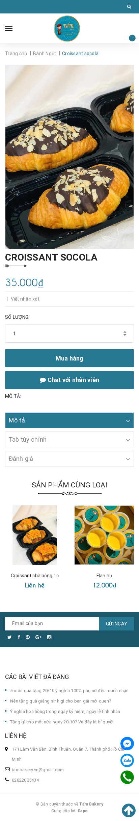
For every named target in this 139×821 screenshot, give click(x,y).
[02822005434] (127, 777)
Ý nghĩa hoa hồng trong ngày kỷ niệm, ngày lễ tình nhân (65, 711)
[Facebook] (127, 743)
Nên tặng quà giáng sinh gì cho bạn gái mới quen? (60, 701)
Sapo (83, 811)
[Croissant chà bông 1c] (34, 535)
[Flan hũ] (104, 535)
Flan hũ (104, 575)
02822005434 (25, 780)
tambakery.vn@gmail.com (38, 769)
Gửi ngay (116, 623)
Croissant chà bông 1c (35, 575)
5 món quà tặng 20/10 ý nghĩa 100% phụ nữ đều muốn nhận (69, 690)
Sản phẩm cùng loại (70, 485)
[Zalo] (127, 760)
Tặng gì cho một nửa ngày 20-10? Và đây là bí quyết (62, 721)
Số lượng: (17, 317)
